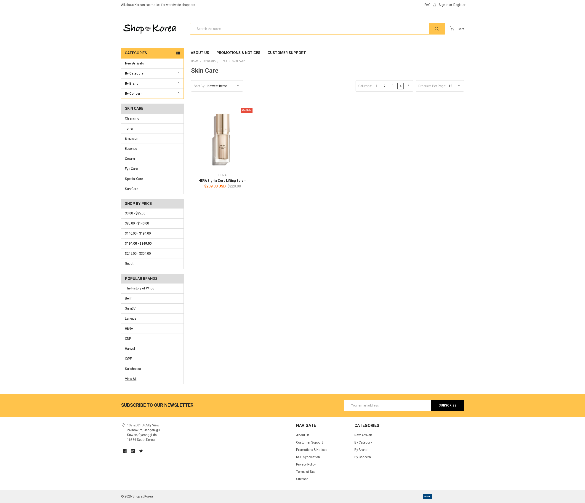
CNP (128, 338)
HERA (129, 328)
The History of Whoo (139, 288)
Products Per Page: (432, 86)
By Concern (133, 93)
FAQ (428, 5)
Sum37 (130, 308)
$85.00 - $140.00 (137, 223)
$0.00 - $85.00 (135, 213)
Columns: (365, 86)
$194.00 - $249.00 (138, 243)
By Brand (131, 83)
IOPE (128, 359)
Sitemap (302, 479)
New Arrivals (134, 63)
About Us (200, 53)
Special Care (134, 179)
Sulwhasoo (133, 369)
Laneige (130, 318)
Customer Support (287, 53)
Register (459, 5)
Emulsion (131, 138)
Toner (129, 128)
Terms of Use (306, 472)
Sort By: (199, 86)
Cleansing (132, 118)
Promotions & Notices (238, 53)
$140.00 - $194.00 (138, 233)
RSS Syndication (308, 457)
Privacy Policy (306, 464)
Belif (128, 298)
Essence (131, 148)
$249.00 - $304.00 (138, 253)
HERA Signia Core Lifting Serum (223, 180)
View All (130, 379)
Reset (129, 263)
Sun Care (131, 189)
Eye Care (131, 169)
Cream (130, 159)
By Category (134, 73)
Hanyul (130, 348)
